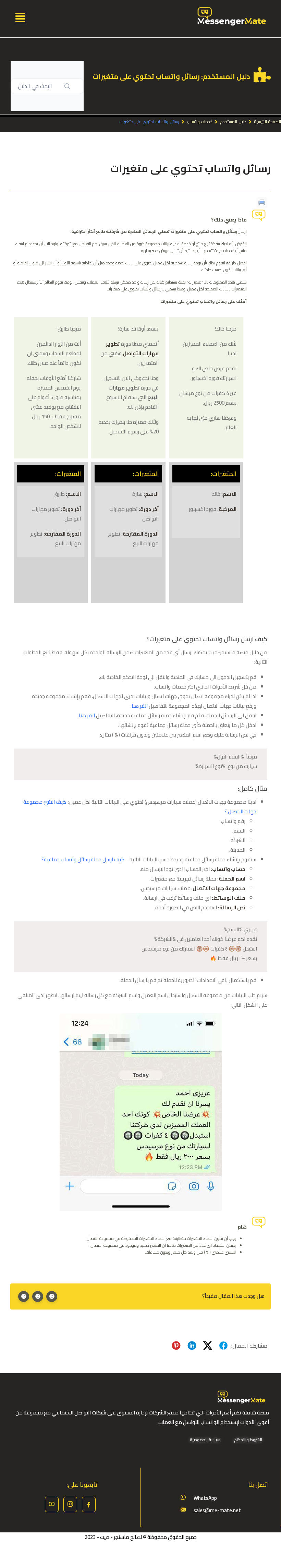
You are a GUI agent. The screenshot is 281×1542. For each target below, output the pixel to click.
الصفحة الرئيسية (267, 121)
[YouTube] (52, 1504)
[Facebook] (89, 1504)
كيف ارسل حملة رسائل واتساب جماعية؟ (82, 859)
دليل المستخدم (233, 121)
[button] (20, 17)
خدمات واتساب (199, 121)
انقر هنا (140, 706)
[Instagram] (70, 1504)
